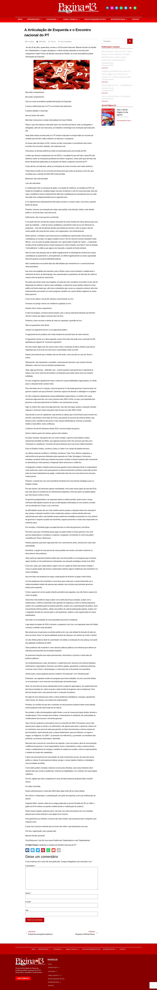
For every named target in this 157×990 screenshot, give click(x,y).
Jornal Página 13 (70, 19)
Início (20, 19)
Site (26, 910)
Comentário (30, 866)
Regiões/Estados (118, 19)
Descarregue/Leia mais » (124, 120)
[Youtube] (130, 8)
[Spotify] (135, 8)
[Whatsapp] (121, 8)
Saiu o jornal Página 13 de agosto (122, 112)
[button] (27, 850)
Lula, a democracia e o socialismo (116, 96)
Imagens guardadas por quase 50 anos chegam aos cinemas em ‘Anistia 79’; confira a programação (116, 74)
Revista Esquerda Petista (95, 19)
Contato (135, 19)
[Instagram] (112, 8)
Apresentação (33, 19)
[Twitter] (116, 8)
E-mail (28, 902)
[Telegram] (125, 8)
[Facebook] (107, 8)
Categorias (51, 19)
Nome (28, 893)
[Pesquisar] (130, 41)
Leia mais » (105, 68)
